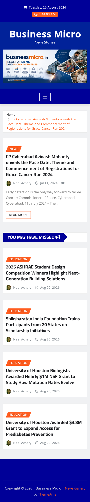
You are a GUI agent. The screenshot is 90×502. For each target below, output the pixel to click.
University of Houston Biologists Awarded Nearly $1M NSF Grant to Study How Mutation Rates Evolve (40, 376)
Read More (18, 215)
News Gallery (75, 488)
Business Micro (45, 33)
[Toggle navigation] (45, 97)
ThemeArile (47, 494)
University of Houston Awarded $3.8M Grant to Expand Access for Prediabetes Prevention (44, 428)
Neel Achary (22, 183)
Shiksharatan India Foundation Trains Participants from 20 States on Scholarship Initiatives (43, 324)
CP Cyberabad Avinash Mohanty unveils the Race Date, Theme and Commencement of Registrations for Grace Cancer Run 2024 (41, 123)
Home (10, 114)
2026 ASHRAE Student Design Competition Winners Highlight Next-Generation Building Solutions (43, 272)
